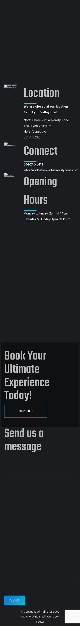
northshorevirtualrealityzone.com (40, 616)
